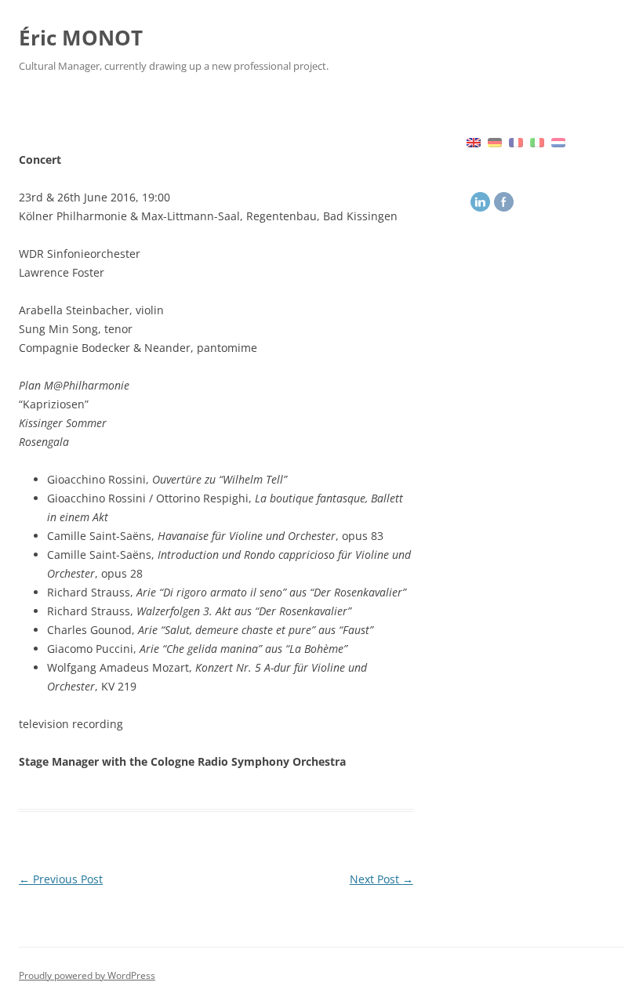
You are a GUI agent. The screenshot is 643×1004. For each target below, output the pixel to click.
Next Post (381, 879)
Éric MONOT (81, 38)
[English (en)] (474, 141)
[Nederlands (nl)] (558, 141)
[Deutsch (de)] (495, 141)
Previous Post (61, 879)
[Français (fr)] (516, 141)
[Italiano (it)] (537, 141)
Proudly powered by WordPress (87, 975)
